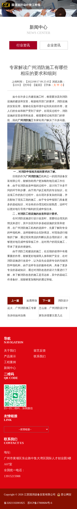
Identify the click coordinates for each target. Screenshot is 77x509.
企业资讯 (54, 45)
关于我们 (10, 350)
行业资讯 (23, 45)
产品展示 (10, 356)
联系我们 (40, 356)
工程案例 (10, 362)
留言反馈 (40, 350)
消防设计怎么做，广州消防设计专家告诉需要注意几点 (53, 308)
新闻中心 (10, 367)
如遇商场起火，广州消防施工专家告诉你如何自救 (22, 308)
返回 (37, 85)
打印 (27, 85)
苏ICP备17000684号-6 (39, 503)
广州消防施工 (25, 120)
